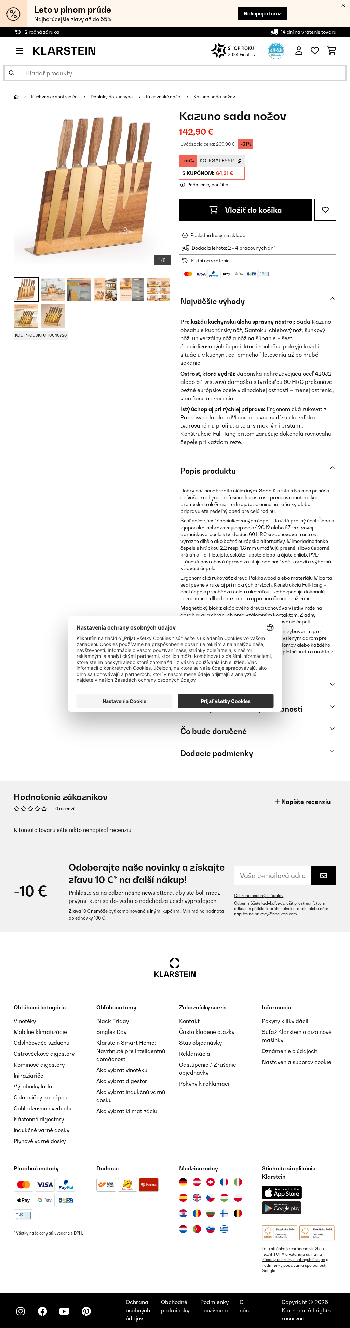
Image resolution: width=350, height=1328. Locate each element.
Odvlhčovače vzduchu (41, 1042)
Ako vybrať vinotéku (121, 1070)
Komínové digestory (39, 1064)
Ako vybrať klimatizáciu (126, 1111)
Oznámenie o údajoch (289, 1051)
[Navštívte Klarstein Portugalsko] (197, 1229)
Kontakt (189, 1020)
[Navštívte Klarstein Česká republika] (210, 1198)
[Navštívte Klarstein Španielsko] (183, 1198)
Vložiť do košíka (252, 209)
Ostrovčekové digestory (44, 1053)
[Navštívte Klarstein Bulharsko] (210, 1213)
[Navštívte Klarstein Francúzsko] (224, 1182)
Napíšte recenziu (305, 801)
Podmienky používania (283, 1265)
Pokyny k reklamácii (205, 1083)
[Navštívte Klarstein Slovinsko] (210, 1229)
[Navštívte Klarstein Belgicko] (238, 1213)
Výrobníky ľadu (33, 1086)
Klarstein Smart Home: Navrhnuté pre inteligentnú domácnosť (130, 1051)
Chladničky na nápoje (41, 1097)
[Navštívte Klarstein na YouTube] (64, 1311)
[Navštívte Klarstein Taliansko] (238, 1182)
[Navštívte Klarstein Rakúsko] (197, 1182)
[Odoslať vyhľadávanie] (11, 73)
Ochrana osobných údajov (258, 895)
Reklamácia (194, 1053)
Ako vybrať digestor (121, 1081)
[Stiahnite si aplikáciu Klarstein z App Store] (282, 1192)
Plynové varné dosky (40, 1141)
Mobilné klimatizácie (40, 1031)
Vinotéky (25, 1020)
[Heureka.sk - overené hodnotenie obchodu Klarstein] (276, 50)
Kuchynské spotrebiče (54, 96)
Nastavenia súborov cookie (296, 1061)
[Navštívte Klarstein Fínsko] (224, 1213)
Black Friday (112, 1020)
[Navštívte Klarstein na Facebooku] (42, 1311)
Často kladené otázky (206, 1031)
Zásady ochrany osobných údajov (293, 1259)
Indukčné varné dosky (41, 1130)
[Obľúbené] (315, 51)
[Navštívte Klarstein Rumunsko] (197, 1213)
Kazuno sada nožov (214, 96)
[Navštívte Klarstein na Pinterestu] (86, 1311)
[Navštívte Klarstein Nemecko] (183, 1182)
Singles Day (111, 1031)
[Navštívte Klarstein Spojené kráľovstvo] (197, 1198)
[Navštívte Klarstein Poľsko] (238, 1198)
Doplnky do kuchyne (112, 96)
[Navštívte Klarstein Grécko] (224, 1229)
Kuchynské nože (163, 96)
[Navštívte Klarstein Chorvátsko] (183, 1213)
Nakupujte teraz (263, 13)
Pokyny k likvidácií (285, 1020)
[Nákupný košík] (331, 51)
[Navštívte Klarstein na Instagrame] (20, 1311)
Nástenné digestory (39, 1119)
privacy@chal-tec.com (276, 914)
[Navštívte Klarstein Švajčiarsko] (210, 1182)
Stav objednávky (200, 1042)
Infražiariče (28, 1075)
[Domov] (22, 96)
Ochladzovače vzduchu (43, 1108)
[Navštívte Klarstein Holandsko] (183, 1229)
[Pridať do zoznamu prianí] (325, 210)
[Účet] (298, 51)
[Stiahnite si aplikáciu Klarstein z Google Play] (282, 1208)
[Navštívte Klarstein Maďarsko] (224, 1198)
